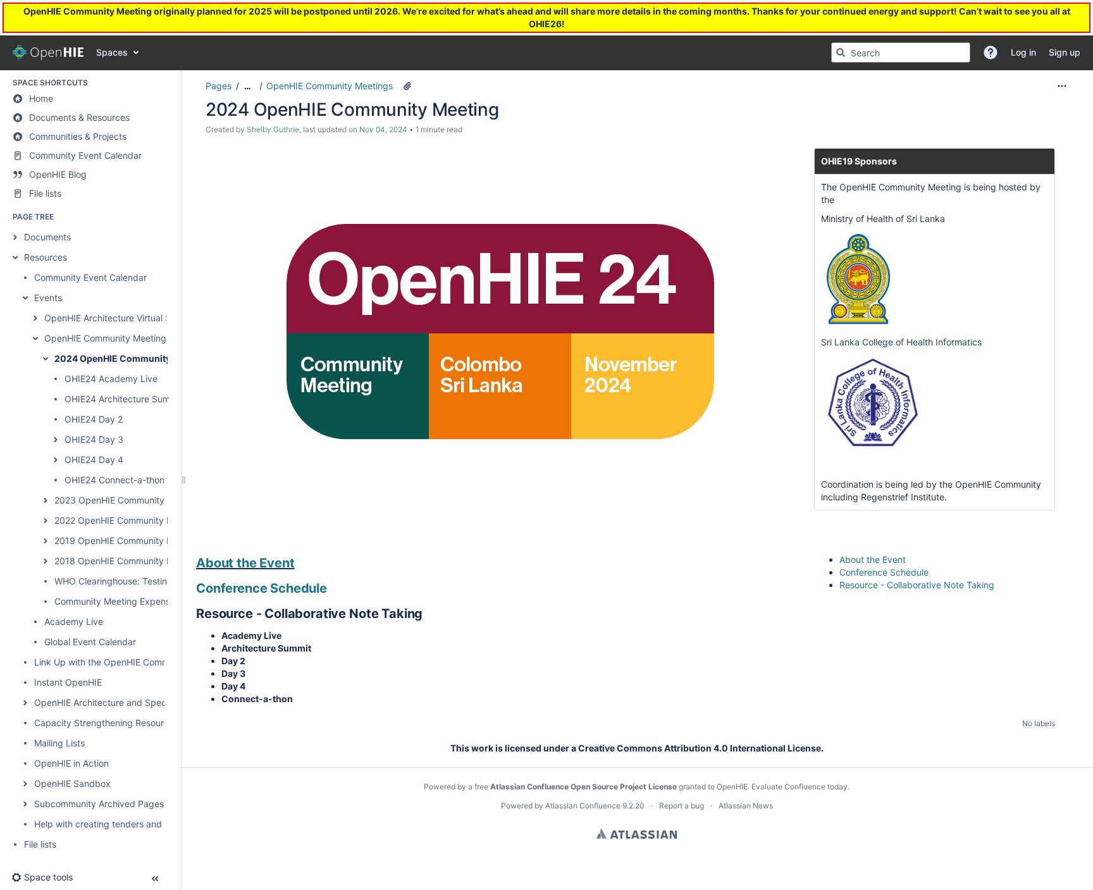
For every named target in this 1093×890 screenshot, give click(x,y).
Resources (45, 257)
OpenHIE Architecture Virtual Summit (120, 317)
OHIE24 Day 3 (94, 439)
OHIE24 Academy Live (111, 378)
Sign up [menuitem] (1064, 52)
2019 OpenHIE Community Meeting (127, 540)
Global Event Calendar (90, 641)
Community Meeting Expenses (117, 601)
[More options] (1062, 86)
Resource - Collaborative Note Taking (916, 584)
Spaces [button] (112, 52)
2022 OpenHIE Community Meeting (127, 520)
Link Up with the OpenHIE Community (112, 662)
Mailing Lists (59, 743)
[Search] (841, 52)
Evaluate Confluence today (799, 786)
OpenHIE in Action (71, 763)
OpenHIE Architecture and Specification (116, 702)
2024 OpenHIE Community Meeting (131, 358)
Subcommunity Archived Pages (99, 803)
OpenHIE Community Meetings (107, 338)
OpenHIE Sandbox (72, 783)
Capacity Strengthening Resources (106, 722)
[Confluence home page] (48, 52)
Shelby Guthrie (273, 129)
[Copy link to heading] (298, 563)
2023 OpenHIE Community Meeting (127, 500)
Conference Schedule (261, 588)
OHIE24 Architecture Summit (124, 398)
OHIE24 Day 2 (94, 419)
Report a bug (681, 805)
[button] (990, 52)
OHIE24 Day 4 (94, 459)
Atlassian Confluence (583, 805)
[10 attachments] (407, 86)
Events (48, 297)
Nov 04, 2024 (383, 129)
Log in (25, 19)
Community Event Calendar (90, 277)
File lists (40, 844)
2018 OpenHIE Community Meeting (127, 560)
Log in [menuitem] (1023, 52)
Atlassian (636, 833)
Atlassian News (746, 805)
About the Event (245, 563)
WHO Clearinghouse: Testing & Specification (145, 581)
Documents (47, 237)
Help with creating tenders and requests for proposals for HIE (161, 824)
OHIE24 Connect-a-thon (114, 479)
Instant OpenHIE (68, 682)
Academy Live (73, 621)
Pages (219, 85)
